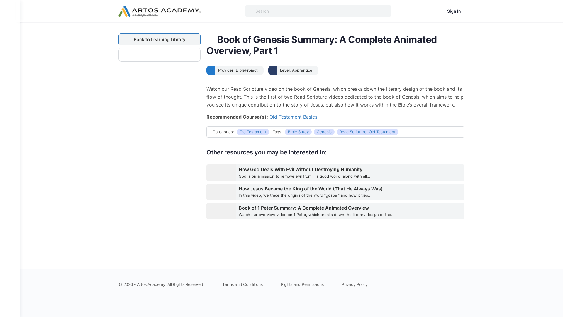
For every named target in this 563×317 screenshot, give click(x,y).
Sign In (454, 11)
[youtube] (450, 283)
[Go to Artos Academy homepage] (159, 10)
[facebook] (418, 283)
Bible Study (298, 131)
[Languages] (433, 11)
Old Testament (253, 131)
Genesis (324, 131)
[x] (460, 283)
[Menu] (10, 11)
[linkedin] (439, 283)
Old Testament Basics (293, 117)
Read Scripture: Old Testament (368, 131)
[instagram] (429, 283)
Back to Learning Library (160, 39)
